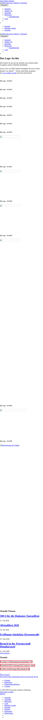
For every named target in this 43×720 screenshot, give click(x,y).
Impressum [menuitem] (8, 711)
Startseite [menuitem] (7, 698)
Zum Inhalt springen (7, 1)
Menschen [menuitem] (8, 701)
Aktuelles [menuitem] (7, 699)
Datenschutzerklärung (12, 684)
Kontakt (7, 26)
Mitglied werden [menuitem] (10, 705)
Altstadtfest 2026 (9, 625)
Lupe (6, 19)
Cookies (7, 686)
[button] (6, 692)
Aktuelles (7, 13)
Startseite (7, 9)
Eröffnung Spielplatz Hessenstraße (19, 634)
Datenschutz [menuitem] (8, 713)
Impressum (8, 682)
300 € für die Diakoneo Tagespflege (19, 616)
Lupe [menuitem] (6, 703)
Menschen (8, 15)
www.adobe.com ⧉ (9, 73)
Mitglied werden (10, 28)
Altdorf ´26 (8, 11)
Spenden (7, 30)
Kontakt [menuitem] (7, 709)
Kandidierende (14, 17)
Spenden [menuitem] (7, 707)
